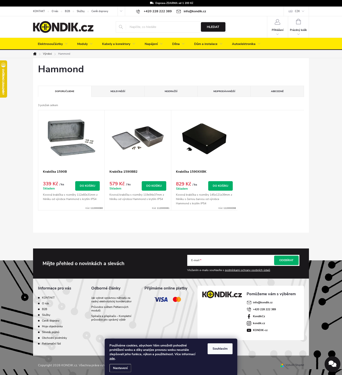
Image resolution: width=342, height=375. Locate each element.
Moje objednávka (52, 326)
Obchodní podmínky (54, 338)
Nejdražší (171, 91)
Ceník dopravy (99, 11)
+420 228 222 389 (264, 309)
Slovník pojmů (50, 332)
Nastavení (120, 368)
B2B (67, 11)
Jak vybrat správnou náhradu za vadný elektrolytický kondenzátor (111, 299)
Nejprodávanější (224, 91)
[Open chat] (332, 364)
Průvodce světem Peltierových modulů (109, 308)
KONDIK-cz (260, 330)
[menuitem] (52, 44)
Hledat (213, 27)
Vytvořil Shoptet (295, 365)
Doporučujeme (64, 91)
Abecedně (277, 91)
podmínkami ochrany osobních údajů (247, 270)
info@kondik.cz (263, 302)
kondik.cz (259, 323)
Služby (81, 11)
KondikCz (259, 316)
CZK (297, 11)
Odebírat (286, 260)
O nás (55, 11)
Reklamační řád (51, 343)
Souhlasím (220, 348)
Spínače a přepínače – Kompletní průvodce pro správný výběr (111, 318)
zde (112, 358)
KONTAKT (39, 11)
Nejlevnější (117, 91)
